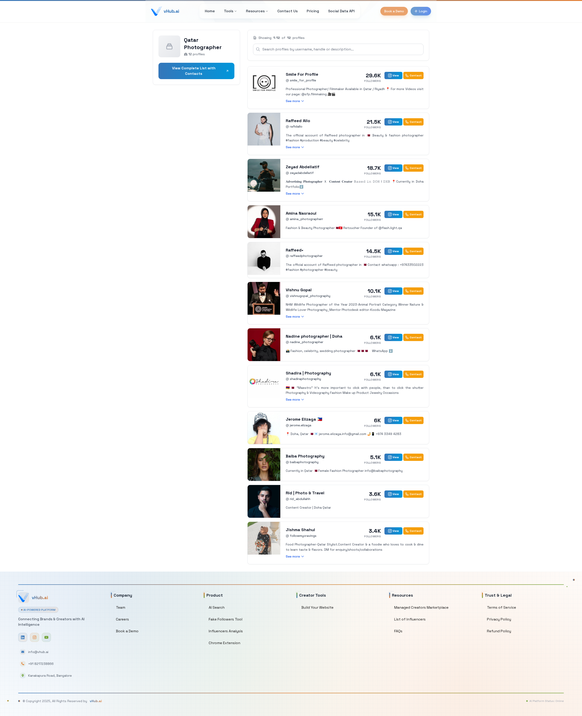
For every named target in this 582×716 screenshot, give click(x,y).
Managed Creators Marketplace (421, 607)
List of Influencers (410, 619)
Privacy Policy (499, 619)
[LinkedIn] (22, 637)
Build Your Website (317, 607)
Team (120, 607)
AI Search (217, 607)
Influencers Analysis (226, 631)
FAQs (398, 631)
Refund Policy (499, 631)
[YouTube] (46, 637)
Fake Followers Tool (225, 619)
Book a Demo (394, 11)
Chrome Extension (224, 643)
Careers (122, 619)
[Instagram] (34, 637)
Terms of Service (501, 607)
